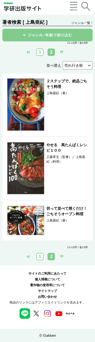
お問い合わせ (47, 296)
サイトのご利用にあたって (47, 273)
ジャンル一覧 (81, 23)
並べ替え (53, 65)
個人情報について (47, 279)
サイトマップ (47, 291)
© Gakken (47, 335)
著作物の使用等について (47, 285)
